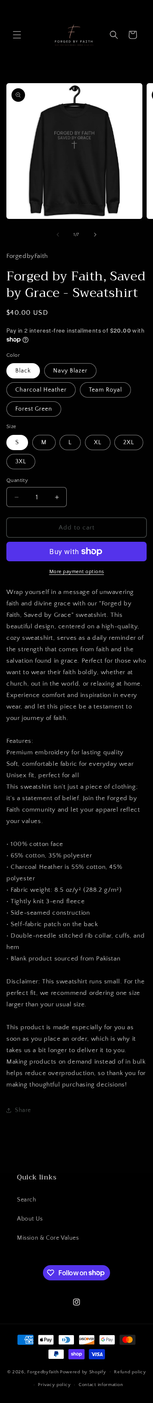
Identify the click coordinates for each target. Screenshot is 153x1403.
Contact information (101, 1384)
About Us (30, 1218)
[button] (17, 34)
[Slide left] (57, 234)
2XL (128, 442)
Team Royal (105, 389)
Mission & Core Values (48, 1238)
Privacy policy (54, 1384)
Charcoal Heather (41, 389)
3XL (20, 461)
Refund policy (130, 1372)
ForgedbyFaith (43, 1371)
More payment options (76, 571)
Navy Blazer (70, 370)
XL (98, 442)
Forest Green (33, 409)
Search (27, 1199)
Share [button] (23, 1110)
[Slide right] (95, 234)
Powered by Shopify (83, 1371)
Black (23, 370)
